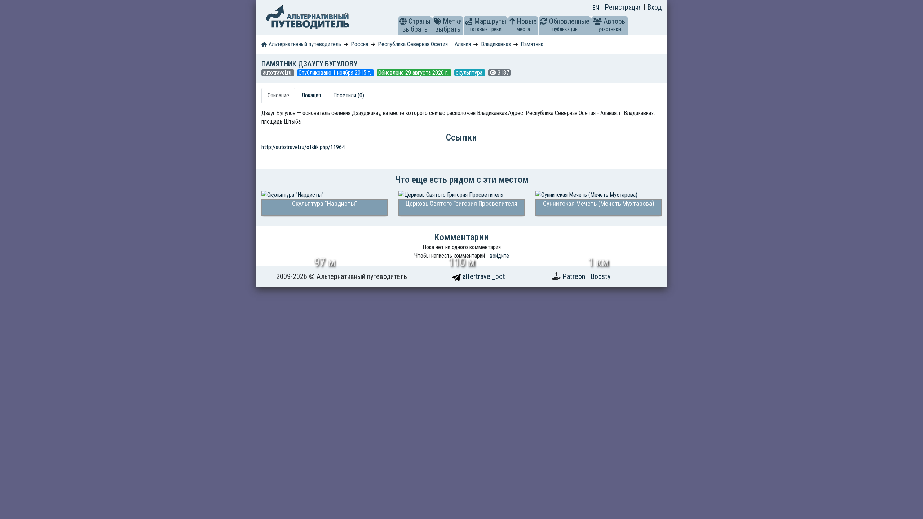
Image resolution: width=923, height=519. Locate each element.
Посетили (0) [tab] (348, 95)
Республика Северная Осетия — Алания (424, 44)
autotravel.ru (278, 72)
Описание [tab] (278, 95)
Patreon (574, 276)
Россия (359, 44)
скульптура (470, 72)
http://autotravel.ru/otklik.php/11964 (303, 147)
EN (595, 7)
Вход (654, 7)
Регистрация (624, 7)
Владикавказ (496, 44)
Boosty (600, 276)
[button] (403, 21)
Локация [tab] (311, 95)
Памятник (532, 44)
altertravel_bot (483, 276)
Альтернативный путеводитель (304, 44)
